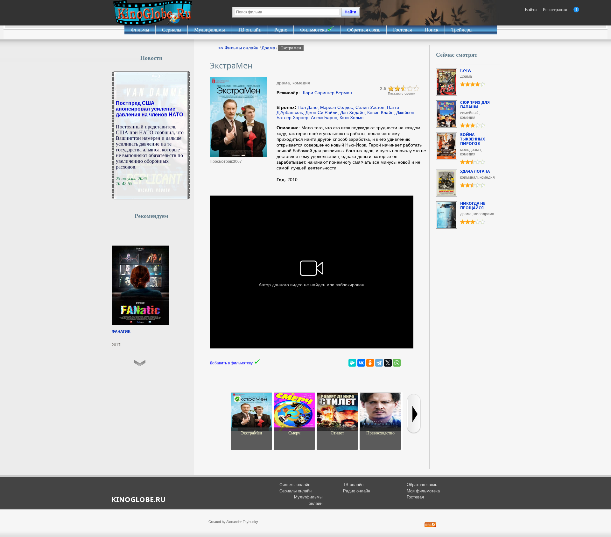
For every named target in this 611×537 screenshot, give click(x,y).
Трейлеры (462, 29)
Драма (268, 47)
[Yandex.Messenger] (352, 363)
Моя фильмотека (423, 491)
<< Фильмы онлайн (239, 47)
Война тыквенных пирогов (472, 139)
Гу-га (465, 70)
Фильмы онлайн (294, 484)
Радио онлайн (356, 491)
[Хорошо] (410, 88)
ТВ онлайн (250, 29)
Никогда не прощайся (472, 206)
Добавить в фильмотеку (232, 363)
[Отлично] (416, 88)
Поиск (432, 29)
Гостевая (402, 29)
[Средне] (404, 88)
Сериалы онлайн (295, 491)
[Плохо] (391, 88)
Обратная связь (363, 29)
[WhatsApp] (397, 363)
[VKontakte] (361, 363)
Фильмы (140, 29)
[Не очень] (397, 88)
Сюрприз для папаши (475, 105)
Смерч (294, 433)
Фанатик (121, 331)
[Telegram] (379, 363)
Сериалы (171, 29)
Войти (531, 9)
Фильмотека (313, 29)
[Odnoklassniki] (370, 363)
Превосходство (380, 433)
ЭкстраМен (251, 433)
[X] (388, 363)
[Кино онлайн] (153, 12)
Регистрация (555, 9)
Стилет (337, 433)
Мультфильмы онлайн (308, 500)
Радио (280, 29)
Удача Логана (475, 171)
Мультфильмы (209, 29)
